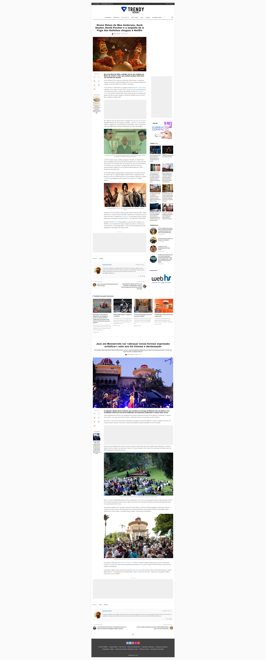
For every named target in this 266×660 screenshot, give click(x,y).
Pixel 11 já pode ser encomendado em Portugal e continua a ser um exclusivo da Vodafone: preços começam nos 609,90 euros (155, 177)
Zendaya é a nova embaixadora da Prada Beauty (164, 248)
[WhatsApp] (98, 81)
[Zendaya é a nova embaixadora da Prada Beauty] (153, 248)
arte (101, 604)
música (106, 604)
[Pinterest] (169, 4)
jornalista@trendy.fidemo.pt (107, 3)
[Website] (139, 276)
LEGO (95, 311)
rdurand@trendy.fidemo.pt (108, 273)
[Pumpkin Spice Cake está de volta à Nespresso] (164, 306)
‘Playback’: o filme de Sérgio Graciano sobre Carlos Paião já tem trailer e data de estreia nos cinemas (167, 215)
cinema (101, 258)
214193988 (96, 3)
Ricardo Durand (117, 33)
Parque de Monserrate (127, 562)
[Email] (94, 89)
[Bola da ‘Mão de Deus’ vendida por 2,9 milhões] (122, 306)
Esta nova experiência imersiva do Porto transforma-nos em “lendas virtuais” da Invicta (155, 158)
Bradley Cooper (138, 87)
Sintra (141, 564)
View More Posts (140, 264)
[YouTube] (172, 4)
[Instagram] (171, 4)
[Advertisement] (125, 109)
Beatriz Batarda (141, 500)
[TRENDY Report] (133, 10)
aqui (137, 570)
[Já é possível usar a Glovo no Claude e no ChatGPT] (153, 240)
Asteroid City (138, 120)
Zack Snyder (125, 216)
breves (116, 311)
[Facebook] (166, 4)
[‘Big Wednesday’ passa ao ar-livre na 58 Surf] (167, 150)
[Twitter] (167, 4)
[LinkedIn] (94, 85)
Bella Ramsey (133, 178)
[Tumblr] (98, 85)
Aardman (106, 178)
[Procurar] (172, 17)
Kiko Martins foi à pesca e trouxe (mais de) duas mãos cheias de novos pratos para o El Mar (96, 109)
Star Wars (116, 222)
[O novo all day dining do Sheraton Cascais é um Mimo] (143, 306)
